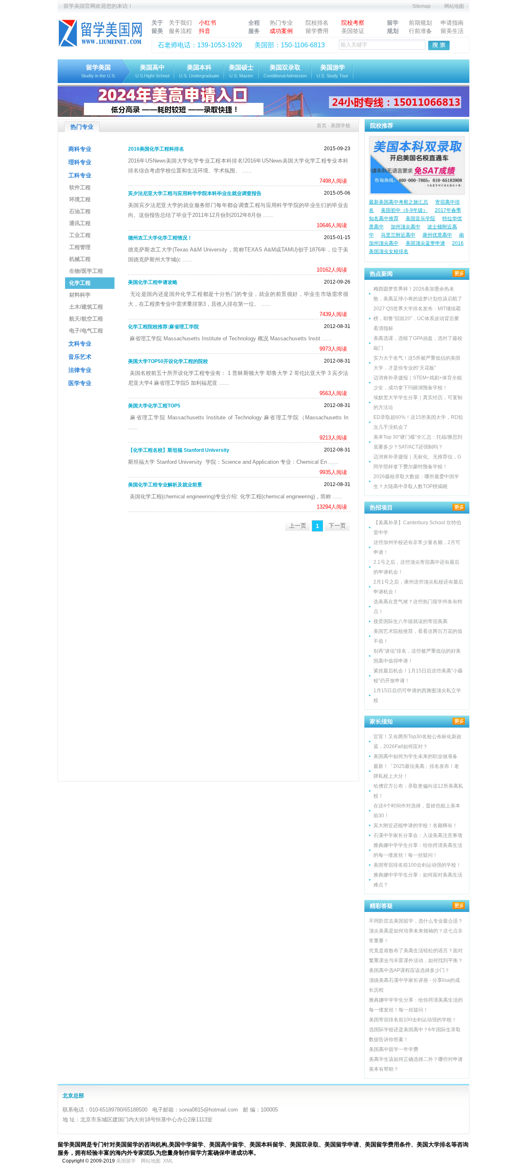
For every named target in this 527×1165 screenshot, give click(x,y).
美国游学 (332, 71)
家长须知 (381, 721)
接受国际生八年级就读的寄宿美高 (410, 621)
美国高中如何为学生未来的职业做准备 (415, 756)
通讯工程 (80, 223)
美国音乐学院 (420, 218)
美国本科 (199, 71)
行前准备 (420, 31)
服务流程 (180, 31)
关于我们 (180, 22)
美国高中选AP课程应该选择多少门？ (409, 970)
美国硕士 (241, 71)
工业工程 (80, 235)
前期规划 (420, 22)
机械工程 (80, 259)
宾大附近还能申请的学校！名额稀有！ (415, 825)
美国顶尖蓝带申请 (425, 243)
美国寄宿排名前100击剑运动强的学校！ (417, 865)
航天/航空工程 (86, 319)
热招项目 (381, 507)
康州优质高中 (437, 235)
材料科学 (80, 295)
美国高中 (152, 71)
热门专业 (281, 22)
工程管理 (80, 247)
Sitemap (421, 6)
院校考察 (352, 22)
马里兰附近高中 (398, 235)
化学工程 (80, 283)
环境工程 (80, 199)
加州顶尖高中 (405, 227)
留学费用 (317, 31)
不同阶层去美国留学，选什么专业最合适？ (416, 921)
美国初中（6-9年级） (404, 210)
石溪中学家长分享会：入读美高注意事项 (417, 835)
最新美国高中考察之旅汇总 (398, 202)
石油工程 (80, 211)
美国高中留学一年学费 (393, 1049)
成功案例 (281, 31)
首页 (321, 125)
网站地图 (454, 6)
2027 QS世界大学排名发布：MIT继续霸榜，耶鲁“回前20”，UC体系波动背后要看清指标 (417, 318)
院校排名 (317, 22)
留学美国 (98, 71)
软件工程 (80, 187)
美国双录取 (285, 71)
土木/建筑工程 (86, 307)
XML (168, 1161)
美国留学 (126, 1161)
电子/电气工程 (86, 331)
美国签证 (352, 31)
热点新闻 (381, 273)
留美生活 (452, 31)
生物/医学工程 (86, 271)
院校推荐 (381, 125)
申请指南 (452, 22)
